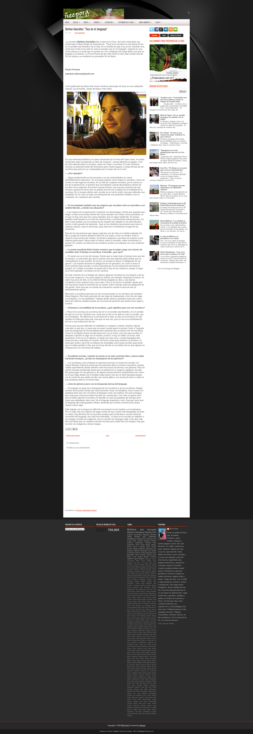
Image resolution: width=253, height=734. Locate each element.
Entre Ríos (130, 618)
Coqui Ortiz (131, 541)
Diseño (129, 611)
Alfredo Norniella (140, 551)
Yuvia (134, 699)
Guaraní (143, 555)
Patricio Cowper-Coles (140, 677)
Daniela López (136, 607)
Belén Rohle (140, 560)
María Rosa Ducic (133, 658)
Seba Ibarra (145, 545)
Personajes (152, 679)
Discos (76, 22)
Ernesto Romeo (140, 618)
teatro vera (141, 713)
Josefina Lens (140, 636)
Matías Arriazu (131, 660)
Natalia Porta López (133, 666)
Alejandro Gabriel (150, 587)
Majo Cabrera (136, 650)
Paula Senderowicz (133, 679)
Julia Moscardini (141, 638)
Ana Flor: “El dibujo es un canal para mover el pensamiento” (173, 169)
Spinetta (129, 691)
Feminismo (146, 622)
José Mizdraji (131, 573)
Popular (154, 35)
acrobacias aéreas (145, 579)
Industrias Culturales (133, 571)
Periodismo (131, 539)
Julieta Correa (151, 638)
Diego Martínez (146, 609)
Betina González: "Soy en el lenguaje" (86, 28)
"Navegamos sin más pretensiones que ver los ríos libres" (172, 152)
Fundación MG (151, 567)
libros (151, 549)
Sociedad (151, 530)
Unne (144, 695)
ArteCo (153, 545)
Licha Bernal (140, 573)
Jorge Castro (131, 636)
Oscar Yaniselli (131, 673)
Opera (149, 669)
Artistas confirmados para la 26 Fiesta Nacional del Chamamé (173, 204)
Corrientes (131, 553)
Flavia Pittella (135, 567)
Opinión (153, 669)
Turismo (153, 557)
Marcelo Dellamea (150, 573)
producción (134, 713)
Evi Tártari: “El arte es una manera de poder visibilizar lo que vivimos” (172, 135)
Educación (151, 613)
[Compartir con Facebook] (74, 429)
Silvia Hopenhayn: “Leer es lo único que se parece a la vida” (172, 253)
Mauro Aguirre (151, 660)
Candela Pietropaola (149, 595)
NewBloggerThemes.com (145, 731)
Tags (164, 35)
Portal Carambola (145, 681)
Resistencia (130, 687)
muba (144, 709)
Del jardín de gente (141, 563)
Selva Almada (132, 579)
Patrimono (131, 545)
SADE (154, 687)
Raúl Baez (143, 683)
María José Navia (150, 656)
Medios (146, 557)
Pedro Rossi (144, 679)
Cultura (130, 535)
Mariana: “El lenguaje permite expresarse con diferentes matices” (172, 188)
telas (143, 583)
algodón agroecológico (135, 558)
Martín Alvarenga (132, 575)
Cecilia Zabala (146, 601)
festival (137, 581)
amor (154, 579)
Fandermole (138, 622)
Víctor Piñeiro (151, 695)
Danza (137, 553)
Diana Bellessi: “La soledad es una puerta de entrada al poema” (173, 222)
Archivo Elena (144, 593)
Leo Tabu (147, 644)
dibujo (135, 703)
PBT (134, 731)
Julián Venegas (132, 640)
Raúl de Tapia (151, 683)
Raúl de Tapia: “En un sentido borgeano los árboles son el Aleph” (172, 117)
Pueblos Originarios (135, 543)
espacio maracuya (133, 705)
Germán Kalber (151, 569)
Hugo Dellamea (147, 632)
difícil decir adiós (145, 703)
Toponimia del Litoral (126, 22)
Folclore (135, 626)
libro (155, 581)
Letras (154, 644)
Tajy (147, 549)
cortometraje (152, 701)
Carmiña (149, 599)
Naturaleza (130, 577)
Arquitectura (141, 539)
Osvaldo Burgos (142, 673)
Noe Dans (144, 669)
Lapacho (134, 642)
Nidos (133, 669)
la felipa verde (137, 709)
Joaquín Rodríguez (143, 634)
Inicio (67, 22)
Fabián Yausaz (145, 620)
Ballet (150, 593)
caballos (135, 701)
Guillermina (141, 630)
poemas (153, 711)
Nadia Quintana (141, 664)
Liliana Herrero (131, 646)
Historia (137, 537)
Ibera (154, 632)
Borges (149, 560)
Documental (135, 611)
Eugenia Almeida (139, 565)
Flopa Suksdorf (148, 624)
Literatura (109, 22)
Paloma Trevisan (144, 675)
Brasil (140, 595)
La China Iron (149, 640)
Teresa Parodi (152, 691)
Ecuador (145, 613)
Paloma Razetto (132, 675)
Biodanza (135, 595)
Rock (137, 545)
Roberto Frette (139, 687)
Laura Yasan (139, 644)
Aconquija (137, 585)
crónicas (129, 703)
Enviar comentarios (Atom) (86, 510)
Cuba (133, 605)
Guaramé (146, 628)
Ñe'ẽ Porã (174, 529)
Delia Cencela (146, 607)
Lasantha (129, 731)
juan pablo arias (145, 707)
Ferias (129, 567)
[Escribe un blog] (69, 429)
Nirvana (138, 669)
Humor (149, 555)
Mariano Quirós (151, 650)
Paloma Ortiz (150, 543)
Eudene (129, 620)
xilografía (149, 583)
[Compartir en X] (71, 429)
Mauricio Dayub (142, 660)
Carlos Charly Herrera (144, 597)
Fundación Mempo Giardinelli (136, 569)
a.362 (139, 699)
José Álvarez (131, 638)
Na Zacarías (131, 664)
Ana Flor (150, 589)
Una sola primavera (140, 693)
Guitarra (147, 630)
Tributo (129, 693)
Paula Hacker (151, 677)
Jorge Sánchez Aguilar (148, 571)
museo (149, 709)
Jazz (144, 537)
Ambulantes (130, 589)
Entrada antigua (140, 435)
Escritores (138, 535)
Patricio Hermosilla (150, 577)
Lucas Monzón (137, 648)
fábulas (143, 705)
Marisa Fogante (142, 654)
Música (131, 529)
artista (154, 699)
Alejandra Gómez (150, 558)
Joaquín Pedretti (132, 634)
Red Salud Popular (134, 685)
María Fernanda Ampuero (135, 656)
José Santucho (151, 636)
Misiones (141, 662)
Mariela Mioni (140, 652)
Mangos (143, 650)
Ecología (130, 565)
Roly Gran (148, 687)
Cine (154, 532)
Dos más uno (144, 611)
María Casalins (151, 654)
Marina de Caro (132, 654)
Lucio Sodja (137, 557)
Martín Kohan (142, 575)
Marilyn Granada (151, 652)
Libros (87, 22)
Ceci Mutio (152, 551)
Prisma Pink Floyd (133, 683)
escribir (154, 703)
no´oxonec (138, 711)
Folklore (140, 626)
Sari (141, 689)
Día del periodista (136, 613)
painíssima (146, 711)
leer (154, 539)
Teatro (129, 537)
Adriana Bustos (146, 585)
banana (129, 701)
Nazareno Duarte (145, 666)
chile (141, 701)
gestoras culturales (133, 707)
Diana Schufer (135, 609)
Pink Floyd (130, 681)
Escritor (148, 618)
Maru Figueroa (151, 575)
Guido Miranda (132, 630)
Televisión (144, 691)
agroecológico (146, 699)
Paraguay (142, 577)
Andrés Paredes (151, 591)
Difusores (149, 539)
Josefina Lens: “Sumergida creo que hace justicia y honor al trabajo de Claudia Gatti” (173, 100)
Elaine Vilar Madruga (139, 615)
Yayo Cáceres (139, 697)
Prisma (154, 681)
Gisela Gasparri (138, 628)
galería (143, 581)
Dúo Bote (153, 563)
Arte (142, 530)
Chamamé (152, 537)
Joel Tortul (153, 634)
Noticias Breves (149, 535)
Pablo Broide (152, 673)
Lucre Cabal (147, 648)
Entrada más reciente (73, 435)
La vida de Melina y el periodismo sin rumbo (169, 237)
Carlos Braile (131, 597)
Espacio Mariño (150, 541)
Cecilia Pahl (136, 601)
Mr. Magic (147, 662)
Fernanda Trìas (138, 624)
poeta (129, 713)
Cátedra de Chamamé (143, 605)
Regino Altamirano (150, 685)
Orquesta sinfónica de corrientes (145, 670)
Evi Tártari (136, 620)
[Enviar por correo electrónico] (66, 429)
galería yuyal (151, 705)
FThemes (109, 731)
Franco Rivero (148, 626)
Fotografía (143, 567)
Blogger (176, 269)
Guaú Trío (153, 628)
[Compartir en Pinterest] (76, 429)
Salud (158, 22)
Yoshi (146, 697)
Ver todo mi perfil (166, 623)
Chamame (146, 603)
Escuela (153, 618)
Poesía (148, 532)
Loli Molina (144, 646)
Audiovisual (130, 560)
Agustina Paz (137, 587)
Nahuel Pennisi (151, 664)
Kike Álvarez (141, 640)
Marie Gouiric (131, 652)
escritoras (130, 581)
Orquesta (130, 670)
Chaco (140, 603)
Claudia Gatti (144, 547)
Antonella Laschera (133, 593)
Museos (131, 532)
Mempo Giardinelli (132, 662)
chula (145, 701)
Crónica (97, 22)
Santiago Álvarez (133, 689)
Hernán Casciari (137, 632)
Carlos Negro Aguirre (140, 599)
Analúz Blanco (140, 591)
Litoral (138, 646)
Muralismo (153, 662)
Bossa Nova (132, 547)
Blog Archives (176, 35)
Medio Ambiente (145, 22)
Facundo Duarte (151, 565)
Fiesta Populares (147, 553)
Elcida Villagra (151, 615)
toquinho (148, 713)
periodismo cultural (133, 583)
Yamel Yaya (131, 697)
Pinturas (137, 681)
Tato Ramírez (137, 691)
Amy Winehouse (140, 589)
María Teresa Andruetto (148, 658)
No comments (80, 33)
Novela (136, 577)
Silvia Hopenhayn (150, 689)
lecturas (149, 581)
